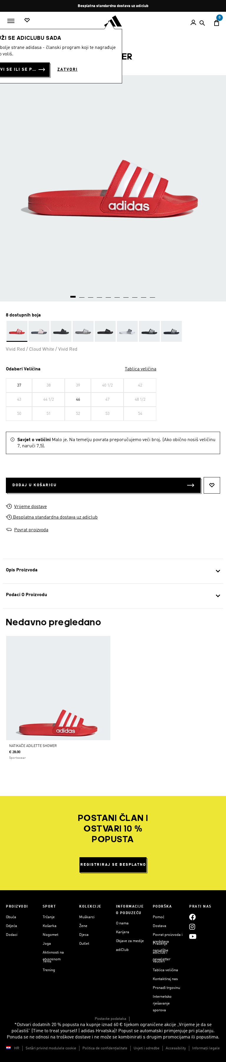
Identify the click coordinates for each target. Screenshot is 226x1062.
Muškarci (86, 917)
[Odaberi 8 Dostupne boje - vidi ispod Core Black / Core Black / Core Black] (105, 331)
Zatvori (67, 69)
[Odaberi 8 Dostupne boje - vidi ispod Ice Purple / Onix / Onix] (39, 331)
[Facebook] (192, 917)
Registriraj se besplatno (113, 865)
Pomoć (158, 917)
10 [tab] (153, 295)
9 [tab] (144, 295)
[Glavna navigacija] (10, 21)
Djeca (84, 935)
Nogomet (50, 935)
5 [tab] (109, 295)
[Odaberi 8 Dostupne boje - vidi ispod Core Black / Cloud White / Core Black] (61, 331)
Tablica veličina (140, 369)
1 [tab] (73, 295)
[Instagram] (192, 927)
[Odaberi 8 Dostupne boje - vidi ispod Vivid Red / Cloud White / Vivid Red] (16, 331)
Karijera (122, 932)
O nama (122, 923)
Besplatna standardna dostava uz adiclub (55, 517)
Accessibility (176, 1048)
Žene (83, 926)
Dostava (159, 926)
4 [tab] (100, 295)
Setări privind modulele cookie (51, 1048)
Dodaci (11, 935)
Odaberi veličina (23, 369)
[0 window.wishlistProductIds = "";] (27, 20)
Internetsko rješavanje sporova (162, 1003)
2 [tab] (82, 295)
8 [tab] (135, 295)
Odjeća (11, 926)
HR (16, 1048)
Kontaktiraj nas (165, 979)
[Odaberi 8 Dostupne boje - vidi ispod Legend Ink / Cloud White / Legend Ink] (171, 331)
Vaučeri (159, 961)
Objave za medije (130, 941)
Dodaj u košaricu (34, 485)
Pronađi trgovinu (166, 988)
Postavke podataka (110, 1019)
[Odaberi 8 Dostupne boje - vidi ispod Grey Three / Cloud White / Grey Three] (83, 331)
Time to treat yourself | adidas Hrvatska (73, 1031)
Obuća (11, 917)
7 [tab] (126, 295)
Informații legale (206, 1048)
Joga (47, 944)
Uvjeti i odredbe (146, 1048)
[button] (9, 517)
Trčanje (49, 917)
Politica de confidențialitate (104, 1048)
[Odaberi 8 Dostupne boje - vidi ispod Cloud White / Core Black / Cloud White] (127, 331)
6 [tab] (117, 295)
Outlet (84, 944)
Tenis (47, 961)
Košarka (49, 926)
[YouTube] (192, 937)
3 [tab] (91, 295)
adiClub (122, 950)
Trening (49, 970)
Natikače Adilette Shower (33, 746)
